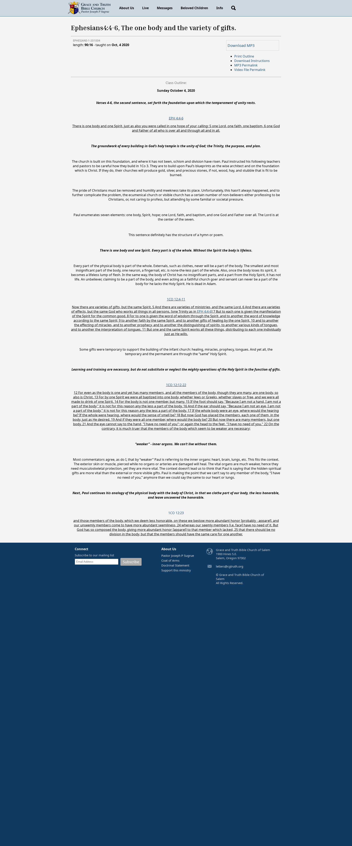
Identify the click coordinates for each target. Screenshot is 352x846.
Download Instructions (252, 61)
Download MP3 (241, 45)
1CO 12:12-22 (176, 385)
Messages (165, 8)
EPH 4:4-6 (176, 118)
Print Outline (244, 56)
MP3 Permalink (246, 65)
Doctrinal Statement (175, 565)
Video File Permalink (249, 69)
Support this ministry (176, 570)
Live (145, 8)
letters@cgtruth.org (229, 566)
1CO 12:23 (176, 513)
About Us (126, 8)
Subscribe (131, 561)
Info (219, 8)
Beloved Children (194, 8)
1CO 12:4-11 (176, 299)
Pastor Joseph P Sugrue (177, 555)
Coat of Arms (170, 560)
